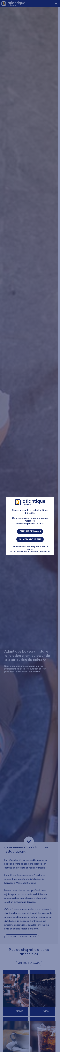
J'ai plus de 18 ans (30, 531)
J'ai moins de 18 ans (30, 539)
